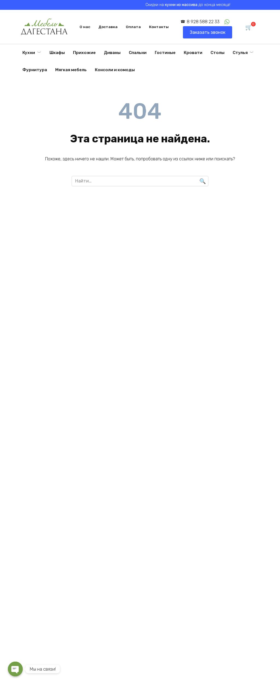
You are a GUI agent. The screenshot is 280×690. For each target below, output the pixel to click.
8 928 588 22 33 (203, 21)
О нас (85, 27)
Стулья (240, 52)
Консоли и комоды (115, 69)
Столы (217, 52)
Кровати (193, 52)
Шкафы (57, 52)
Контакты (159, 27)
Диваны (112, 52)
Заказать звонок (207, 32)
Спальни (138, 52)
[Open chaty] (15, 669)
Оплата (133, 27)
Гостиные (165, 52)
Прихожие (84, 52)
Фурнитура (34, 69)
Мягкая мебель (71, 69)
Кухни (28, 52)
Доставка (108, 27)
